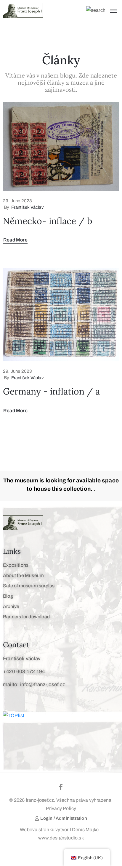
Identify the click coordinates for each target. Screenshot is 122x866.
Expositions (15, 565)
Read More (15, 239)
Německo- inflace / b (47, 220)
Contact (16, 644)
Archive (11, 606)
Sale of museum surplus (28, 585)
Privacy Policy (61, 808)
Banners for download (26, 616)
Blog (8, 596)
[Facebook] (61, 787)
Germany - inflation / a (51, 391)
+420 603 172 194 (24, 671)
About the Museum (23, 575)
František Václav (27, 207)
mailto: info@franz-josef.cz (34, 684)
